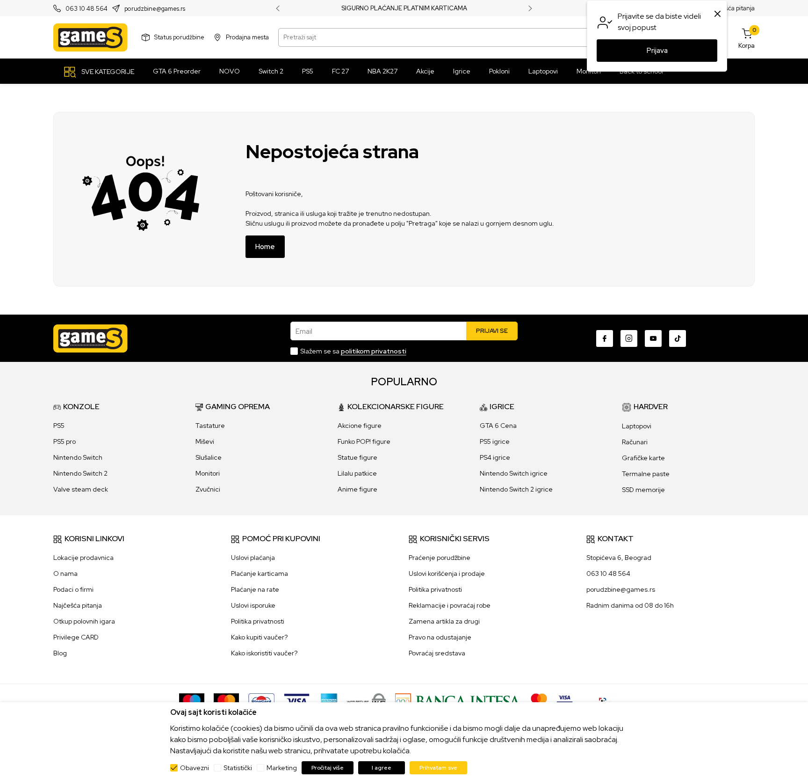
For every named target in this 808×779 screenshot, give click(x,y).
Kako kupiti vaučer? (259, 637)
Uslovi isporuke (253, 605)
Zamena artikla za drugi (444, 621)
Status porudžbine (179, 37)
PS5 (59, 425)
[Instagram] (628, 338)
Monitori (207, 473)
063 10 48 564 (86, 9)
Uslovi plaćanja (253, 557)
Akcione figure (360, 425)
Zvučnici (207, 489)
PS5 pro (64, 441)
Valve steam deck (80, 489)
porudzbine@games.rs (154, 9)
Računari (635, 442)
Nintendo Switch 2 (80, 473)
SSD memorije (643, 489)
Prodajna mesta (247, 37)
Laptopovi (636, 426)
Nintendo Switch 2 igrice (516, 489)
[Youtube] (653, 338)
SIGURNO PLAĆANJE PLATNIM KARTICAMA (404, 8)
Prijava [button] (657, 50)
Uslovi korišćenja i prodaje (447, 573)
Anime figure (357, 489)
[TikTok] (677, 338)
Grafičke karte (643, 458)
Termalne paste (646, 474)
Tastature (210, 425)
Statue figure (357, 457)
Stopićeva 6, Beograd (618, 557)
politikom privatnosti (373, 351)
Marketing (282, 767)
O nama (65, 573)
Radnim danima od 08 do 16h (630, 605)
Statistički (238, 767)
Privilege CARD (76, 637)
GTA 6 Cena (498, 425)
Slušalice (208, 457)
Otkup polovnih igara (84, 621)
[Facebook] (604, 338)
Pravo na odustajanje (440, 637)
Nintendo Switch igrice (514, 473)
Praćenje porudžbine (439, 557)
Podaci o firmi (73, 589)
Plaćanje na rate (255, 589)
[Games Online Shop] (90, 37)
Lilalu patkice (357, 473)
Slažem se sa (353, 351)
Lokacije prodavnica (83, 557)
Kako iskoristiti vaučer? (264, 653)
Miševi (204, 441)
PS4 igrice (495, 457)
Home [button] (265, 246)
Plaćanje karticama (259, 573)
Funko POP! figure (364, 441)
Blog (60, 653)
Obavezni (194, 767)
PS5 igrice (495, 441)
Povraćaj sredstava (437, 653)
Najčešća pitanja (732, 8)
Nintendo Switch (77, 457)
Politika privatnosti (257, 621)
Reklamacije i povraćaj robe (450, 605)
